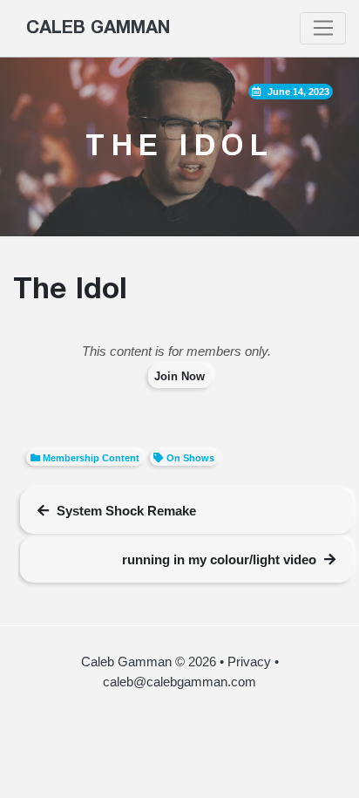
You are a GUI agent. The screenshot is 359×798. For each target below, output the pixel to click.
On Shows (190, 458)
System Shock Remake (126, 510)
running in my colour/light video (219, 559)
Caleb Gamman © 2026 (148, 661)
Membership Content (91, 458)
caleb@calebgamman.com (179, 681)
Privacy (249, 661)
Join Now (179, 376)
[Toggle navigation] (323, 28)
